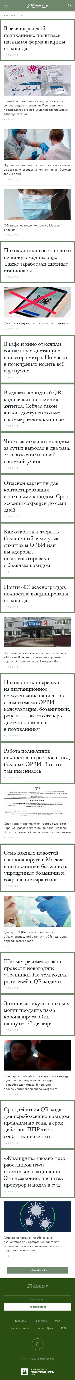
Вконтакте (41, 1321)
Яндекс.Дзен (45, 1328)
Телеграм (20, 1321)
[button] (37, 1307)
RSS (63, 1328)
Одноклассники (19, 1328)
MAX (57, 1321)
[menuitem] (20, 1321)
